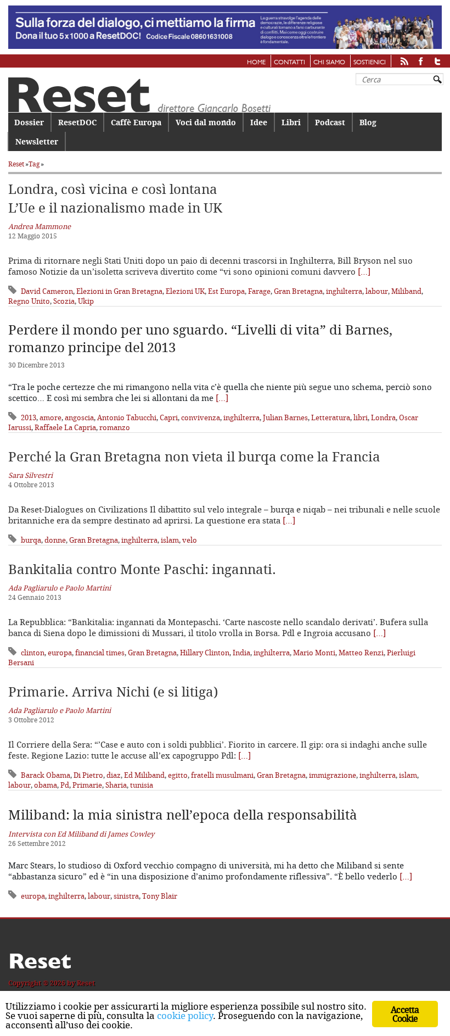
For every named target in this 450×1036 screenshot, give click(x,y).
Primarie (87, 785)
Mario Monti (314, 653)
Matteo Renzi (361, 653)
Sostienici (369, 62)
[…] (364, 271)
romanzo (114, 427)
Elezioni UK (185, 291)
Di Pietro (88, 775)
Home (256, 62)
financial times (100, 653)
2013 (28, 417)
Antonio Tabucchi (126, 417)
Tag (34, 164)
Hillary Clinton (204, 653)
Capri (169, 417)
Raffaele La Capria (65, 427)
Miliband (406, 291)
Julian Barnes (285, 417)
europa (60, 653)
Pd (64, 785)
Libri (291, 122)
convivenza (200, 417)
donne (55, 540)
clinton (32, 653)
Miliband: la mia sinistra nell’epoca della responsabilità (182, 814)
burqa (31, 540)
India (241, 653)
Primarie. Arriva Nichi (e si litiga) (113, 691)
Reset (16, 164)
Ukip (86, 301)
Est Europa (226, 291)
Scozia (64, 301)
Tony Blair (159, 896)
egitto (178, 775)
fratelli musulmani (222, 775)
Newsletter (36, 141)
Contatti (289, 62)
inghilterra (344, 291)
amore (50, 417)
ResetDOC (77, 122)
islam (170, 540)
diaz (113, 775)
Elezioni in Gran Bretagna (119, 291)
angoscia (79, 417)
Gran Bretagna (298, 291)
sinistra (126, 896)
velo (189, 540)
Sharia (116, 785)
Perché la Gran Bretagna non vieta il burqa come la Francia (194, 456)
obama (45, 785)
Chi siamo (329, 62)
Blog (367, 122)
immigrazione (332, 775)
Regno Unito (29, 301)
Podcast (330, 122)
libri (360, 417)
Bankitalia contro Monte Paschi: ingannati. (142, 569)
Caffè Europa (136, 122)
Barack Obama (45, 775)
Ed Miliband (144, 775)
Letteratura (330, 417)
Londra (383, 417)
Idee (258, 122)
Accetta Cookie (405, 1014)
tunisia (141, 785)
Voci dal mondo (206, 122)
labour (376, 291)
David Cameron (47, 291)
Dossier (29, 122)
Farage (259, 291)
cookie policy (185, 1015)
